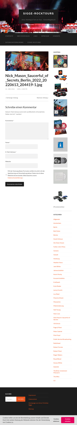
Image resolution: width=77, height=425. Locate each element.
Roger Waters (57, 355)
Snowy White (57, 363)
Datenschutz (33, 399)
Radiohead (56, 343)
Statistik (56, 367)
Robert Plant (57, 351)
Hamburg (56, 258)
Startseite (9, 36)
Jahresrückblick (58, 270)
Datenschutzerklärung (14, 42)
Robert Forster (58, 347)
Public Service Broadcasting (62, 339)
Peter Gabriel (57, 331)
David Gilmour (58, 239)
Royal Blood (57, 359)
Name (7, 142)
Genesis (56, 251)
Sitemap (31, 409)
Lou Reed (56, 294)
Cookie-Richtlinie (34, 42)
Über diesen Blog (23, 36)
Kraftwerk (56, 282)
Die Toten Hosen (58, 243)
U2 (54, 380)
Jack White (57, 266)
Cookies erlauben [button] (68, 420)
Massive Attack (58, 298)
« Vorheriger (11, 98)
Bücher (55, 235)
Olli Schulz (56, 323)
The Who (56, 376)
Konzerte (56, 36)
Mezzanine (56, 302)
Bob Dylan (56, 231)
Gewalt (55, 255)
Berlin (55, 227)
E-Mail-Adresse (10, 152)
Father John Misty (59, 247)
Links (35, 36)
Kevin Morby (57, 274)
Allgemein (56, 219)
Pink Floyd (56, 335)
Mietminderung (58, 306)
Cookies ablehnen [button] (56, 420)
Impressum (45, 36)
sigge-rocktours (38, 13)
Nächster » (42, 98)
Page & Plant (57, 327)
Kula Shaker (57, 286)
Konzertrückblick (59, 278)
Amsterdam (57, 223)
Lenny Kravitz (57, 290)
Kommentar (9, 120)
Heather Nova (58, 262)
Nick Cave (56, 314)
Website (8, 161)
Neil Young (56, 310)
